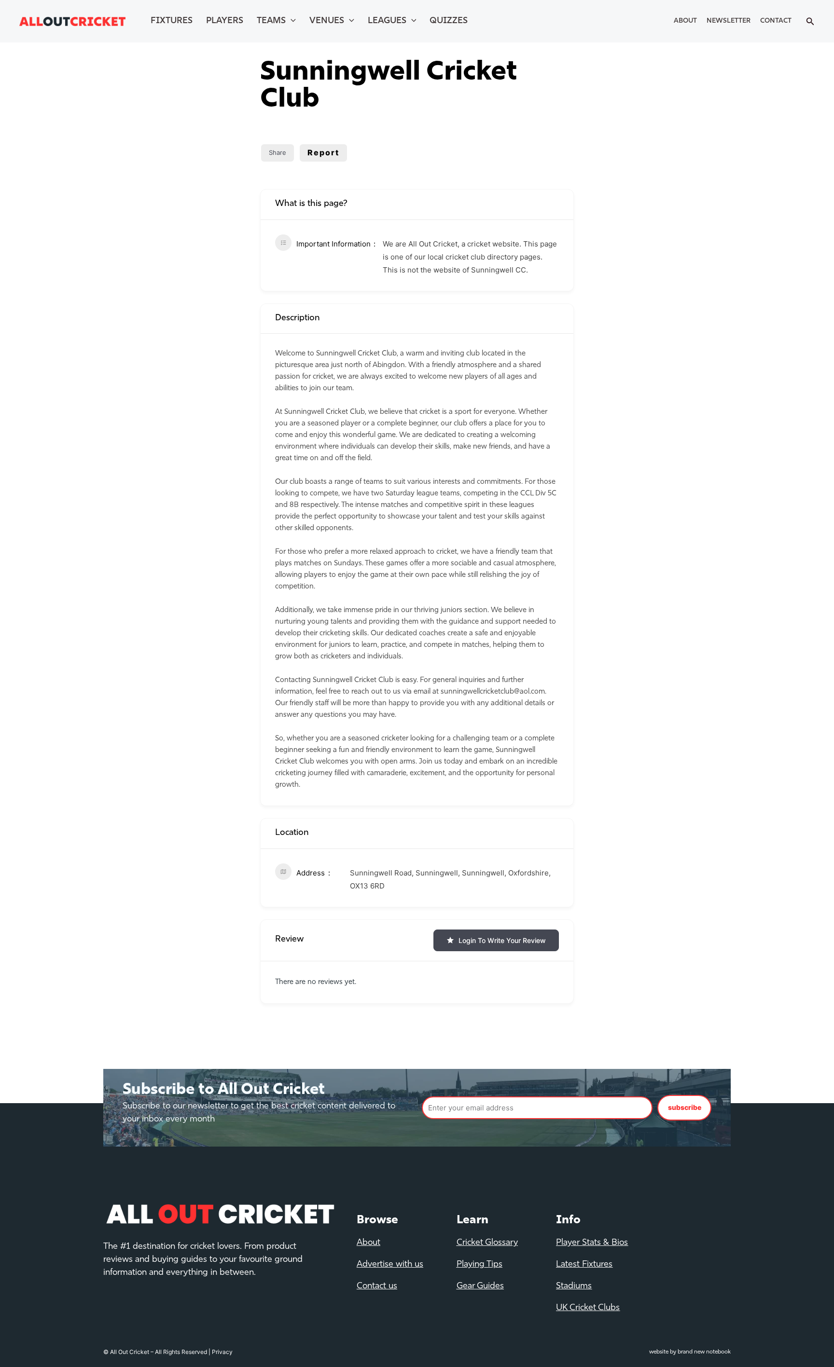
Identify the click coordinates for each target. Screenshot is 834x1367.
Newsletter (729, 21)
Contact (776, 21)
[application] (291, 21)
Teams (271, 21)
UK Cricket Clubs (588, 1308)
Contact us (377, 1286)
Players (224, 21)
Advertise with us (390, 1264)
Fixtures (172, 21)
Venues (326, 21)
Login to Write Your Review (502, 940)
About (685, 21)
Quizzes (449, 21)
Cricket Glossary (487, 1243)
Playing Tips (479, 1264)
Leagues (387, 21)
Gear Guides (480, 1286)
